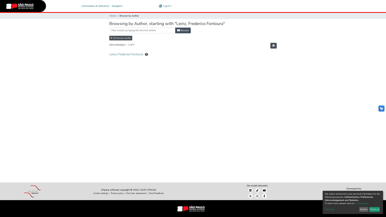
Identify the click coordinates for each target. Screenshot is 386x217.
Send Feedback (156, 193)
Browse (184, 30)
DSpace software (110, 190)
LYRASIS (151, 190)
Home (112, 15)
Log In (166, 6)
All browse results (121, 38)
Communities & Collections (95, 6)
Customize (330, 209)
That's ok (374, 209)
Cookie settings (100, 193)
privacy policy (361, 203)
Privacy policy (117, 193)
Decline (363, 209)
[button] (160, 6)
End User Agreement (136, 193)
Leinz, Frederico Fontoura (126, 54)
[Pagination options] (273, 46)
